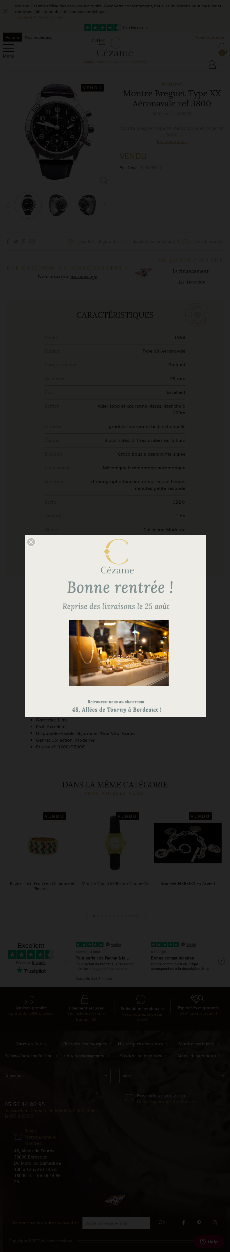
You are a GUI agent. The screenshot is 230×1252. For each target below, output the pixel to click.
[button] (31, 542)
